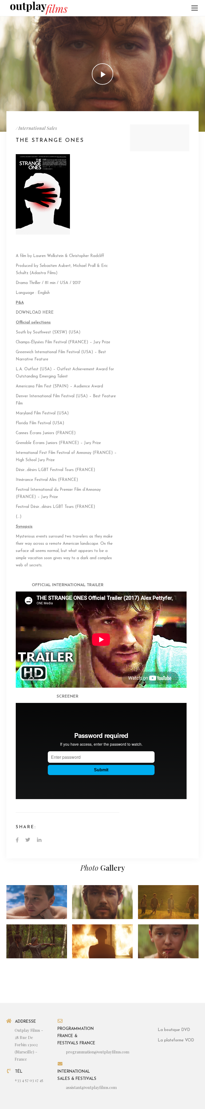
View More (36, 902)
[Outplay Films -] (38, 8)
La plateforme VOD (176, 1040)
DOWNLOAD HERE (35, 313)
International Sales (37, 128)
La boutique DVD (174, 1030)
